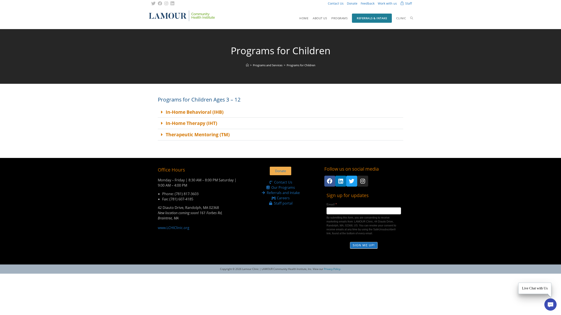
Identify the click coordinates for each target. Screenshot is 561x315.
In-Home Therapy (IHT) (191, 123)
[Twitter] (351, 181)
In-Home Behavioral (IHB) (195, 112)
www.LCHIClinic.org (173, 227)
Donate (352, 3)
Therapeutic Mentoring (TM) (198, 134)
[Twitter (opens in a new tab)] (154, 3)
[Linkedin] (340, 181)
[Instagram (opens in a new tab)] (166, 3)
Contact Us (336, 3)
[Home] (247, 65)
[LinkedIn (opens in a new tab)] (172, 3)
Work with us (387, 3)
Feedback (368, 3)
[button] (280, 112)
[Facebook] (329, 181)
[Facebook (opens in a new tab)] (160, 3)
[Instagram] (362, 181)
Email (332, 204)
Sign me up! (364, 245)
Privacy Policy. (332, 269)
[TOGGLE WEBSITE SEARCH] (411, 18)
